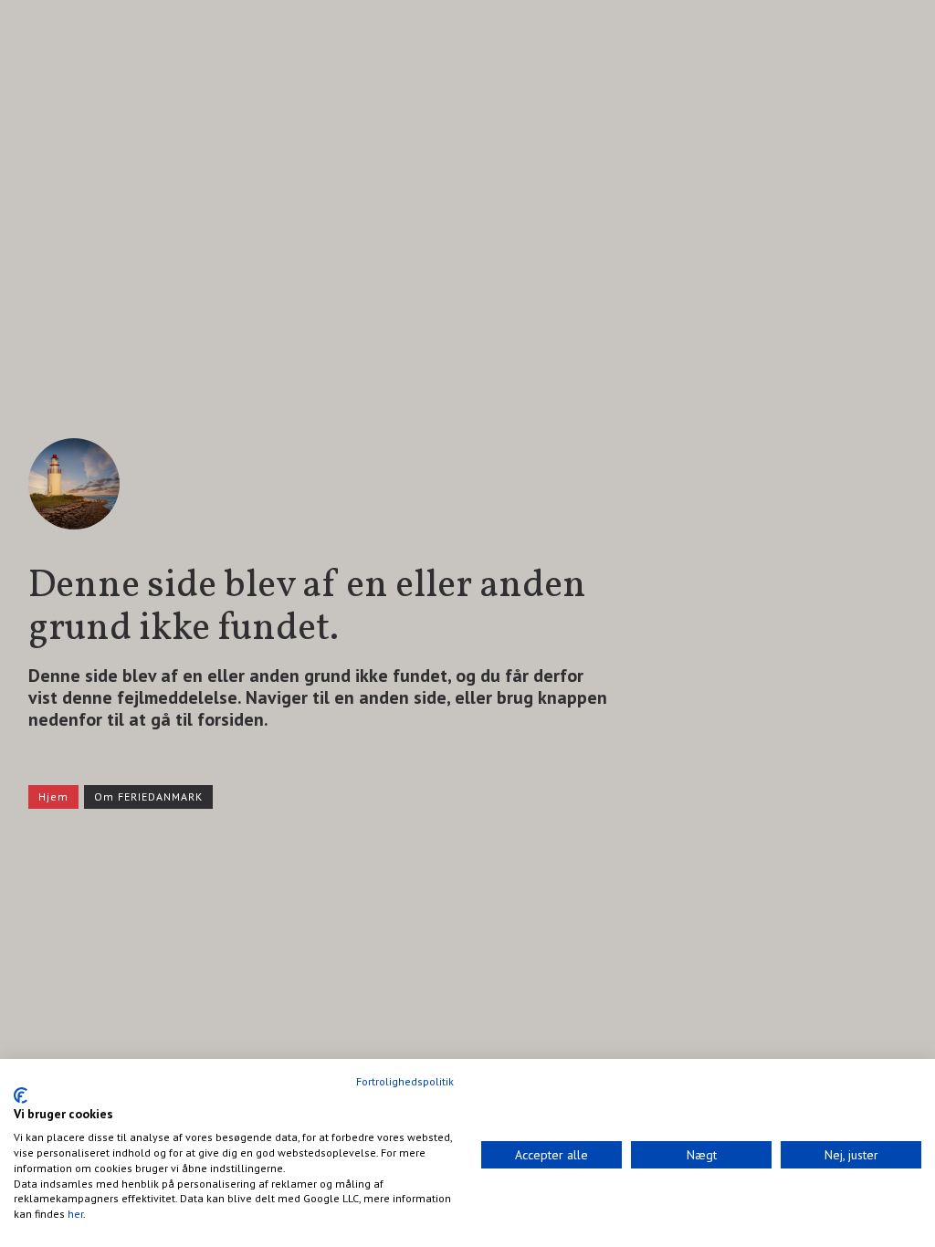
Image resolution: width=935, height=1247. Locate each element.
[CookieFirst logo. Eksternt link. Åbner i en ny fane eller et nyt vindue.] (20, 1095)
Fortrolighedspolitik (405, 1081)
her (75, 1214)
